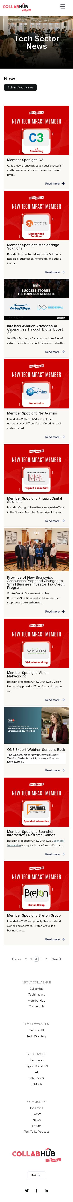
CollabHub (37, 988)
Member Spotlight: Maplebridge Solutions (33, 246)
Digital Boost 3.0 (36, 1066)
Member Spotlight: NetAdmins (32, 413)
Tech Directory (37, 1036)
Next (55, 959)
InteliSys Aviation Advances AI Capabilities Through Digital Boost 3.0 (35, 329)
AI (36, 1072)
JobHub (36, 1084)
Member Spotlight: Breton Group (34, 915)
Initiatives (36, 1108)
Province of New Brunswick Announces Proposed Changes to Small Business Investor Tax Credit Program (36, 582)
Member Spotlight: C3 (25, 160)
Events (36, 1114)
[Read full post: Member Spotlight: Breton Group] (36, 886)
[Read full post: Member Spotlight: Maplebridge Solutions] (36, 215)
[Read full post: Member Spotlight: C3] (36, 130)
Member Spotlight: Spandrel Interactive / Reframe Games (31, 833)
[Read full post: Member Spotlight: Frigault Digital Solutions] (36, 469)
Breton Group (42, 925)
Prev (18, 959)
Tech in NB (36, 1030)
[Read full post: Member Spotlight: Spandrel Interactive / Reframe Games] (36, 802)
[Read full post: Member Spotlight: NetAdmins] (36, 383)
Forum (36, 1126)
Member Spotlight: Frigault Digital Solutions (34, 500)
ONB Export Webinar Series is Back (36, 750)
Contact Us (36, 1006)
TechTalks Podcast (36, 1131)
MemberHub (36, 1000)
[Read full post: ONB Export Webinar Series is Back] (36, 726)
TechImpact (36, 994)
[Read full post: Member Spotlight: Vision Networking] (36, 643)
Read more (52, 183)
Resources (36, 1060)
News (36, 1120)
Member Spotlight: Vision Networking (27, 674)
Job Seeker (36, 1078)
